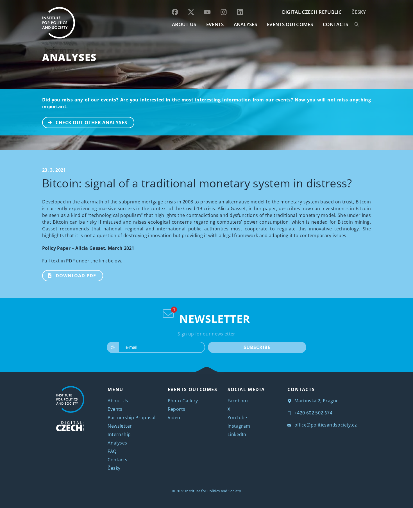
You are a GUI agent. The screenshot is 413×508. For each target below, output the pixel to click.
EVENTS (215, 24)
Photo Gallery (183, 401)
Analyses (245, 24)
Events (115, 409)
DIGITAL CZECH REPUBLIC (312, 12)
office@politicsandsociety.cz (325, 425)
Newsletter (120, 426)
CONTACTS (335, 24)
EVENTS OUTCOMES (290, 24)
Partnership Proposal (131, 417)
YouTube (237, 417)
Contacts (117, 460)
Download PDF (76, 276)
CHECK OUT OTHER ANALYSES (91, 122)
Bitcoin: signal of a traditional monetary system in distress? (197, 183)
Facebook (238, 401)
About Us (118, 401)
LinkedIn (237, 434)
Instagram (239, 426)
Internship (119, 434)
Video (174, 417)
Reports (176, 409)
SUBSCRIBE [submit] (257, 347)
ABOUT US (184, 24)
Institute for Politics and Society (213, 490)
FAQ (112, 451)
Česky (358, 12)
